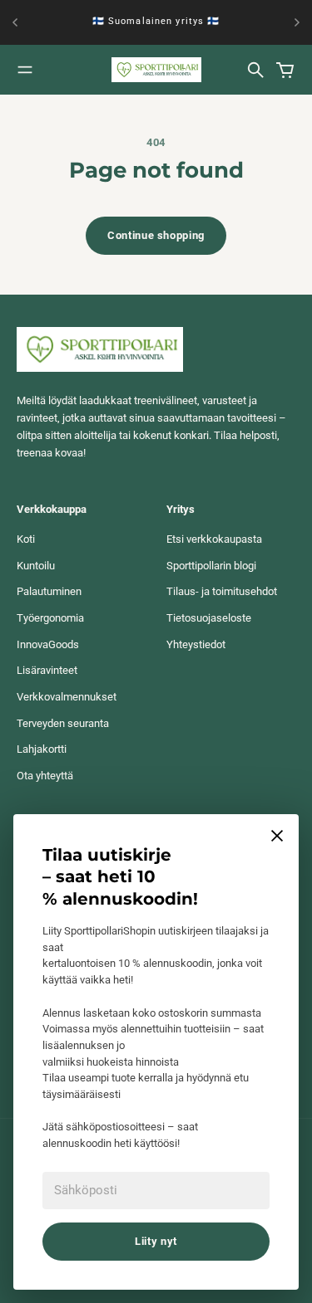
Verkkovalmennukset (66, 697)
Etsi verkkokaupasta (214, 539)
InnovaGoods (48, 644)
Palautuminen (49, 591)
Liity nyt (156, 1241)
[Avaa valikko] (25, 70)
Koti (26, 539)
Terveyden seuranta (63, 723)
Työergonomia (50, 618)
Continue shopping (156, 235)
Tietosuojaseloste (208, 618)
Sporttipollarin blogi (211, 565)
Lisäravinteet (47, 670)
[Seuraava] (297, 22)
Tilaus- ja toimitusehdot (221, 591)
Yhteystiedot (195, 644)
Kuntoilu (36, 565)
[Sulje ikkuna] (277, 836)
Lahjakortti (42, 749)
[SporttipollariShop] (156, 69)
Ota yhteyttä (45, 775)
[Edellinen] (15, 22)
